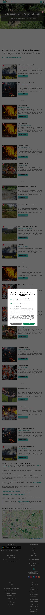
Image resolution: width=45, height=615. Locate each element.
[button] (22, 306)
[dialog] (23, 307)
